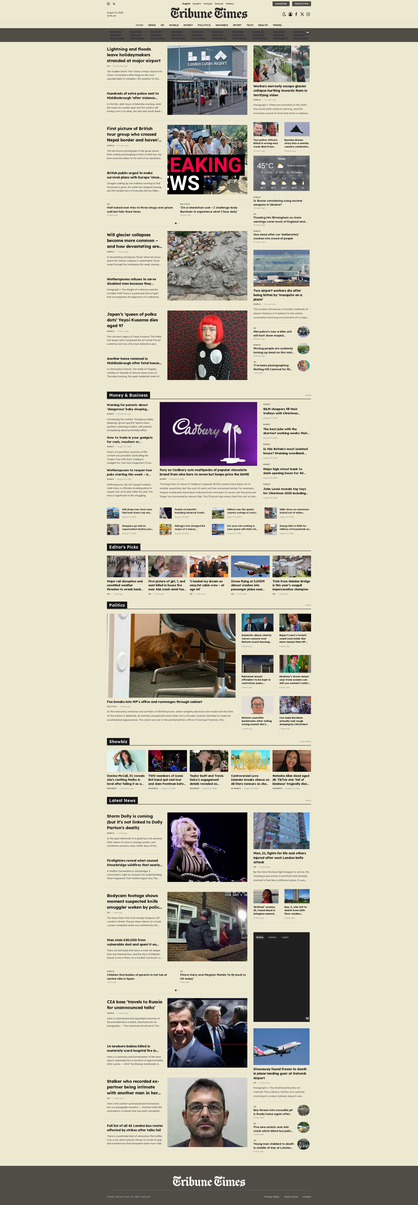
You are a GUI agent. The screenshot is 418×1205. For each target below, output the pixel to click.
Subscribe (281, 4)
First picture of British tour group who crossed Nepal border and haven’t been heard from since (133, 134)
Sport (237, 25)
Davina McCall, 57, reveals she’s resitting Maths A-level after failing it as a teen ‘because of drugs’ (126, 780)
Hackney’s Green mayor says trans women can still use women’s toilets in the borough (294, 680)
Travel (277, 25)
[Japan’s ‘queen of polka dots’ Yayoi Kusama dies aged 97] (207, 345)
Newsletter (301, 4)
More (308, 395)
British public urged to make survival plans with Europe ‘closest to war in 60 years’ (134, 175)
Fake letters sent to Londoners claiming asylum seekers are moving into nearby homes (212, 209)
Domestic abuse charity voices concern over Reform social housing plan (256, 639)
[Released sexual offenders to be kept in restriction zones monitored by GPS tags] (257, 664)
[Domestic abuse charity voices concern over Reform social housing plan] (257, 622)
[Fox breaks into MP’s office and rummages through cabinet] (171, 656)
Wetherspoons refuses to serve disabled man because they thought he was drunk (131, 281)
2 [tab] (178, 223)
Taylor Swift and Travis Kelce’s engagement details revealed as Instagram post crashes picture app (207, 780)
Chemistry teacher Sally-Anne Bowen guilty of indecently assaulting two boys (138, 209)
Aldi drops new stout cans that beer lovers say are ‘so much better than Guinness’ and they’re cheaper (137, 511)
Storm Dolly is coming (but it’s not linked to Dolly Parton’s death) (134, 821)
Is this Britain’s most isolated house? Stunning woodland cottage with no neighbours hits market (285, 451)
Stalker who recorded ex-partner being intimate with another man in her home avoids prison (133, 1087)
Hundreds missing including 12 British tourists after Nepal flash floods (138, 976)
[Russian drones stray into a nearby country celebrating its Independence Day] (297, 129)
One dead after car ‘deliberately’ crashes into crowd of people (276, 236)
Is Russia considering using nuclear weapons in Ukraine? (277, 202)
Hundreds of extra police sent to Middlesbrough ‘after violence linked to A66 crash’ (133, 95)
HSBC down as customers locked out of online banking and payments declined (294, 511)
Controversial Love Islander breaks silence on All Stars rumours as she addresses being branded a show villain (250, 780)
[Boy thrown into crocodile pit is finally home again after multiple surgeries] (303, 1110)
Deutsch (219, 3)
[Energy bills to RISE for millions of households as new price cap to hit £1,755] (271, 529)
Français (207, 3)
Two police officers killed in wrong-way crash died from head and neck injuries (265, 143)
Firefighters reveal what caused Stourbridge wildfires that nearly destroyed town (133, 862)
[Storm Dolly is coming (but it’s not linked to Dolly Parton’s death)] (207, 847)
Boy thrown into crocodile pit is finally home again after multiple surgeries (273, 1112)
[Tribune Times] (209, 14)
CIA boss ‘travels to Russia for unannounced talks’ (134, 1004)
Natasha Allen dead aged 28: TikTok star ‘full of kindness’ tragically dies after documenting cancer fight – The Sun (291, 780)
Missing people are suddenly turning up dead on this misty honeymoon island (273, 350)
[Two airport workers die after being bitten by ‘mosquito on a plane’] (281, 268)
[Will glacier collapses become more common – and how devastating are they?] (207, 266)
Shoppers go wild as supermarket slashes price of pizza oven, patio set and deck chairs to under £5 (137, 527)
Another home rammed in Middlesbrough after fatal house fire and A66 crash (133, 361)
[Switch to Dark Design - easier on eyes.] (284, 14)
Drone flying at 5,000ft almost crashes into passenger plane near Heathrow (248, 585)
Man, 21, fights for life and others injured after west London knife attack (279, 857)
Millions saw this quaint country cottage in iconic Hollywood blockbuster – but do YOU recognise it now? (241, 511)
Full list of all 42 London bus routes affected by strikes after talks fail (135, 1128)
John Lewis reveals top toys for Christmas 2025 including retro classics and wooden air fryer (285, 491)
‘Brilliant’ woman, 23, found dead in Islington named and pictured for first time (264, 910)
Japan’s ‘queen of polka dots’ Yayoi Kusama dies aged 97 (132, 319)
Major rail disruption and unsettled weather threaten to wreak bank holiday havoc (125, 585)
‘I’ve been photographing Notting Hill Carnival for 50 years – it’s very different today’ (271, 367)
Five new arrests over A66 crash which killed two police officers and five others (273, 1129)
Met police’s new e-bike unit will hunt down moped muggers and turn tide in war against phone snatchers (273, 334)
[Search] (113, 3)
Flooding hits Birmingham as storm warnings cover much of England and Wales (279, 220)
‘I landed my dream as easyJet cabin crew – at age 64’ (207, 585)
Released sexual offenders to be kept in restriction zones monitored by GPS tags (256, 680)
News (152, 25)
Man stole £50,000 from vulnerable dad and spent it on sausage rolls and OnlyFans (131, 942)
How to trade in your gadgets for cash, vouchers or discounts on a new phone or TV (130, 439)
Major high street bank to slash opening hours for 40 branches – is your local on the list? (286, 471)
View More (305, 741)
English (186, 3)
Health (263, 25)
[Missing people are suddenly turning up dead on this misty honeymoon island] (303, 348)
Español (197, 3)
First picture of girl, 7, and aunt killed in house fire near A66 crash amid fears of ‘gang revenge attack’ (167, 585)
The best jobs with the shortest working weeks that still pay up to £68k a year (285, 431)
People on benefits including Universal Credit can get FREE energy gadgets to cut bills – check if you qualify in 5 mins (189, 511)
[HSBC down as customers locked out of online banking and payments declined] (271, 513)
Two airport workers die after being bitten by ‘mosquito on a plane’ (277, 294)
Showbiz (222, 25)
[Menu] (108, 3)
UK (162, 25)
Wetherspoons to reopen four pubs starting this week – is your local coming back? (129, 472)
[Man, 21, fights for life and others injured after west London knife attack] (281, 830)
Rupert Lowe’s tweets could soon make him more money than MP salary (293, 639)
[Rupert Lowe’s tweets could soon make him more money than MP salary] (295, 622)
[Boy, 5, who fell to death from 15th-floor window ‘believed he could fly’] (297, 896)
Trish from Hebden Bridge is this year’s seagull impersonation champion (291, 585)
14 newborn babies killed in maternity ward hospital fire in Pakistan (131, 1048)
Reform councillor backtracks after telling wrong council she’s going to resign (257, 721)
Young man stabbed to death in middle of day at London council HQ (273, 1146)
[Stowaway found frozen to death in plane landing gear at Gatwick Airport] (281, 1046)
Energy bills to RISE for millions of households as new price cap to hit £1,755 (295, 527)
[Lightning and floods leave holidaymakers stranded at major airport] (207, 80)
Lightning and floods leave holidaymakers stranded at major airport (134, 54)
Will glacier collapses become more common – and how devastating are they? (133, 240)
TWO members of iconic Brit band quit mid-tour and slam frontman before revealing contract (167, 780)
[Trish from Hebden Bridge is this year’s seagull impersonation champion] (292, 566)
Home (139, 25)
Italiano (230, 3)
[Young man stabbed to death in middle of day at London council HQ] (303, 1144)
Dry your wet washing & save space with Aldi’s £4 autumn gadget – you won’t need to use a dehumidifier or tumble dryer (241, 527)
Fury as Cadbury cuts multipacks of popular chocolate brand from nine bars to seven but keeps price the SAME (204, 472)
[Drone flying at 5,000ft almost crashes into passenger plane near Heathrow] (250, 566)
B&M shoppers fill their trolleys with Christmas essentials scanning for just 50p (283, 411)
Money (188, 25)
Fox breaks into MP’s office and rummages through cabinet (154, 702)
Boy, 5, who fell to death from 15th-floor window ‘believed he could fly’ (295, 910)
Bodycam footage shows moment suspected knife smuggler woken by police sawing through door (134, 901)
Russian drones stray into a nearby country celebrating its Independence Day (296, 143)
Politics (204, 25)
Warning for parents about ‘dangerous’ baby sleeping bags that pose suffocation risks (128, 407)
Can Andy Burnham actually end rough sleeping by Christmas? (293, 721)
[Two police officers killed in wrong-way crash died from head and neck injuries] (266, 129)
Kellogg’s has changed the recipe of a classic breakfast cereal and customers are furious (190, 527)
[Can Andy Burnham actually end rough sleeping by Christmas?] (295, 705)
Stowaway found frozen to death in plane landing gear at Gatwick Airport (280, 1073)
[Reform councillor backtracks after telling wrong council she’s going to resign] (257, 705)
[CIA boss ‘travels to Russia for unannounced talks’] (207, 1033)
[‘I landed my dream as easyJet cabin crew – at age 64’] (209, 566)
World (174, 25)
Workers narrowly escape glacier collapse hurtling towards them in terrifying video (280, 90)
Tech (250, 25)
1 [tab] (175, 223)
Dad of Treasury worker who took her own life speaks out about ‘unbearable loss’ (211, 976)
